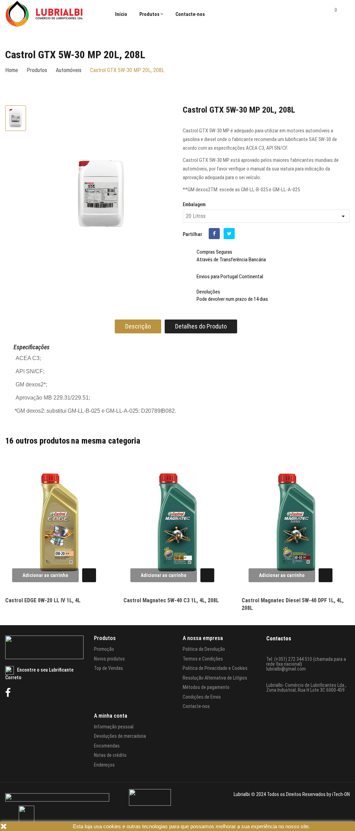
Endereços (104, 765)
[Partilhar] (214, 233)
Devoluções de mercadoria (120, 736)
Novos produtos (109, 659)
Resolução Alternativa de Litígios (215, 678)
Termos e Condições (203, 659)
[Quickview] (87, 575)
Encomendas (107, 746)
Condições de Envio (202, 697)
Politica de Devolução (204, 649)
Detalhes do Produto (201, 326)
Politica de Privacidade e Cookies (215, 668)
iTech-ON (341, 794)
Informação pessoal (113, 726)
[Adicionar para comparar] (98, 473)
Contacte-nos (196, 706)
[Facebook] (8, 693)
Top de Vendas (108, 668)
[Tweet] (229, 233)
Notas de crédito (110, 755)
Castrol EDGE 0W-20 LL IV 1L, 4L (42, 600)
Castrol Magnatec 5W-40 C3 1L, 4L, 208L (171, 600)
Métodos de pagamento (206, 687)
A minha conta (110, 715)
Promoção (104, 649)
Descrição (138, 326)
